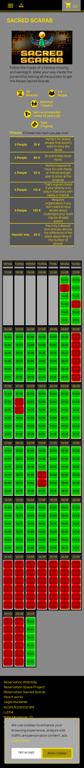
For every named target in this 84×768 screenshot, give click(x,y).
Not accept (26, 752)
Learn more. (20, 740)
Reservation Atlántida (20, 682)
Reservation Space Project (24, 687)
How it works (13, 697)
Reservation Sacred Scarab (24, 692)
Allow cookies (57, 753)
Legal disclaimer (16, 702)
